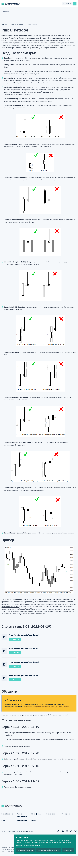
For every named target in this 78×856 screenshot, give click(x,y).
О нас (33, 820)
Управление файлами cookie (48, 850)
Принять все (67, 850)
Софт (3, 820)
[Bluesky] (75, 831)
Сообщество (66, 814)
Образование (22, 820)
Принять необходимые (26, 850)
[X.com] (67, 831)
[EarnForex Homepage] (11, 4)
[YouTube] (58, 831)
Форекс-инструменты (22, 815)
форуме (64, 715)
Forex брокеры (7, 814)
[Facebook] (71, 831)
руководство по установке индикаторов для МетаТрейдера (46, 707)
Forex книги (51, 814)
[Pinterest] (63, 831)
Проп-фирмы (36, 814)
